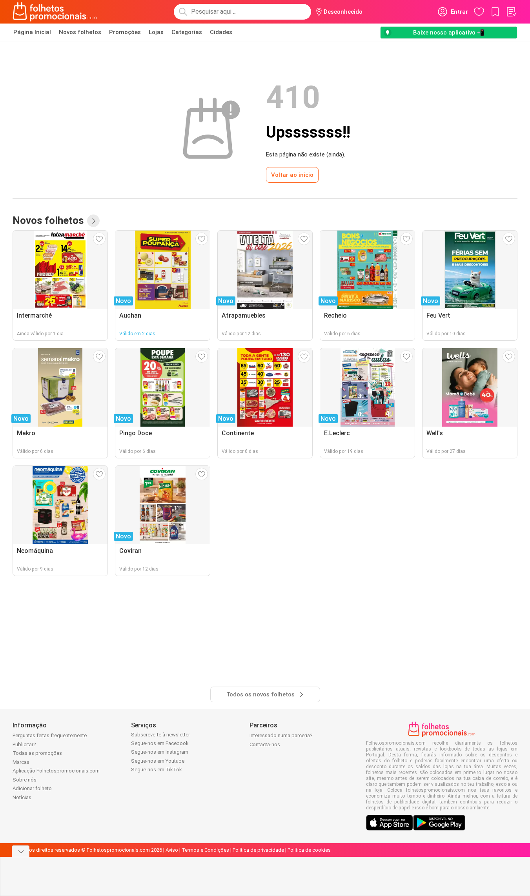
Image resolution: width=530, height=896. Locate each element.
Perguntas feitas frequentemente (50, 735)
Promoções (125, 32)
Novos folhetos (80, 32)
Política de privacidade (258, 850)
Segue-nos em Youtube (157, 761)
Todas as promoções (37, 753)
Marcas (21, 762)
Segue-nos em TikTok (156, 769)
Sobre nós (24, 780)
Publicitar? (24, 744)
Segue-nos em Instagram (159, 752)
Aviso (172, 850)
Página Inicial (32, 32)
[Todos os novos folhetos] (93, 220)
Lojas (156, 32)
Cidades (221, 32)
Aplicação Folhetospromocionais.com (56, 771)
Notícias (22, 797)
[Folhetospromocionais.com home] (55, 12)
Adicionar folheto (32, 788)
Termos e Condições (205, 850)
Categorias (186, 32)
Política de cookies (309, 850)
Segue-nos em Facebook (160, 743)
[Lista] (511, 11)
